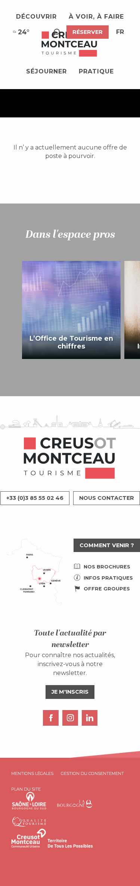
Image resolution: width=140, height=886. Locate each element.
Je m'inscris (70, 691)
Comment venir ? (107, 545)
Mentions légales (32, 773)
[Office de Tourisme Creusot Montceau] (69, 44)
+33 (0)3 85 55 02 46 (34, 498)
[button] (56, 32)
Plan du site (26, 789)
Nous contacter (106, 498)
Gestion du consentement (92, 773)
